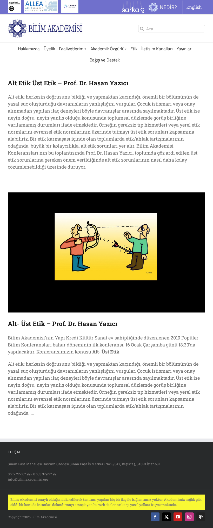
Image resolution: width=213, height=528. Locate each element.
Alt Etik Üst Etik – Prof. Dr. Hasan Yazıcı (68, 83)
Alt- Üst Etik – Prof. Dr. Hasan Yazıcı (62, 323)
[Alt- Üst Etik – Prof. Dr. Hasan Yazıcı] (106, 252)
